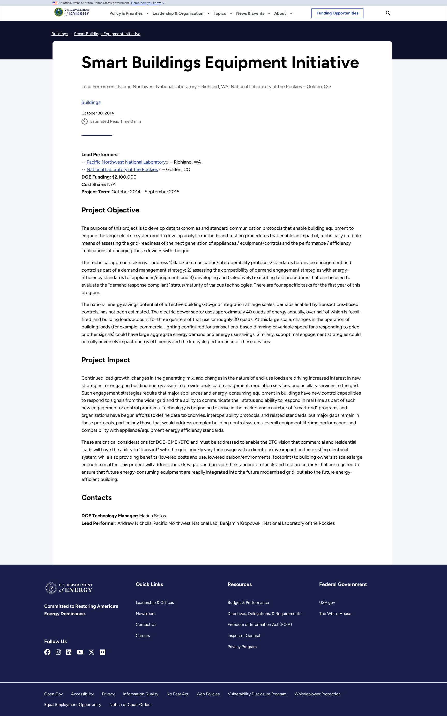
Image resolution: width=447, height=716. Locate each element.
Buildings (90, 102)
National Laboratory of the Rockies (122, 169)
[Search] (388, 13)
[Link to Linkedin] (68, 652)
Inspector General (244, 635)
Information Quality (140, 693)
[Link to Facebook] (47, 652)
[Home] (72, 14)
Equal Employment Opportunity (72, 704)
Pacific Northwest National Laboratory (126, 162)
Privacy (108, 693)
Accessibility (82, 693)
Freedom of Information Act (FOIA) (260, 624)
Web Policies (208, 693)
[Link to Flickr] (102, 652)
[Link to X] (91, 652)
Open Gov (53, 693)
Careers (143, 635)
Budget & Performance (248, 602)
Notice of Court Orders (130, 704)
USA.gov (327, 602)
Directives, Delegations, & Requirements (264, 613)
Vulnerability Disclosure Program (257, 693)
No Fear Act (178, 693)
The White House (335, 613)
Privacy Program (242, 646)
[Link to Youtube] (80, 652)
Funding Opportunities (337, 13)
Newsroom (145, 613)
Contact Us (146, 624)
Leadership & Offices (155, 602)
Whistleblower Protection (318, 693)
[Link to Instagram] (58, 652)
